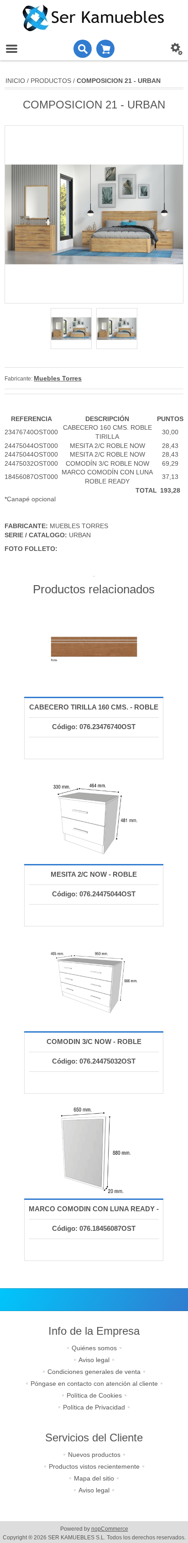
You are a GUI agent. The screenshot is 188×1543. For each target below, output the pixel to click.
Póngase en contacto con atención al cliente (94, 1383)
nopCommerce (109, 1529)
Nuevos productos (94, 1454)
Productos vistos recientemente (94, 1466)
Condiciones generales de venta (94, 1371)
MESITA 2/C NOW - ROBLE (94, 874)
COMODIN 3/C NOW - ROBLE (94, 1041)
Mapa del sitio (94, 1478)
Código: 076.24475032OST (94, 1061)
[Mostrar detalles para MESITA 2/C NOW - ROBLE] (93, 816)
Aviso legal (94, 1359)
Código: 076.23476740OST (94, 726)
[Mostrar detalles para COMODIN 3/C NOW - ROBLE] (93, 983)
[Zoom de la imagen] (71, 328)
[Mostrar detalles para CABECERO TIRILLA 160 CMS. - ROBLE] (93, 649)
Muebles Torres (58, 378)
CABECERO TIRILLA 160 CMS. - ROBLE (93, 707)
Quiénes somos (94, 1348)
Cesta (105, 49)
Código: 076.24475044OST (94, 894)
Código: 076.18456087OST (94, 1228)
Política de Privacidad (94, 1407)
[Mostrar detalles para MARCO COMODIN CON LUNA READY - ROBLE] (93, 1150)
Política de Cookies (94, 1395)
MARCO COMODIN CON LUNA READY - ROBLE (94, 1218)
